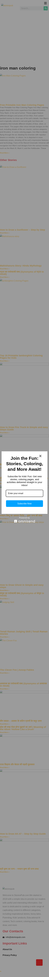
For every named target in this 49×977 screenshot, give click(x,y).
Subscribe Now (24, 503)
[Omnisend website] (24, 520)
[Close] (40, 456)
